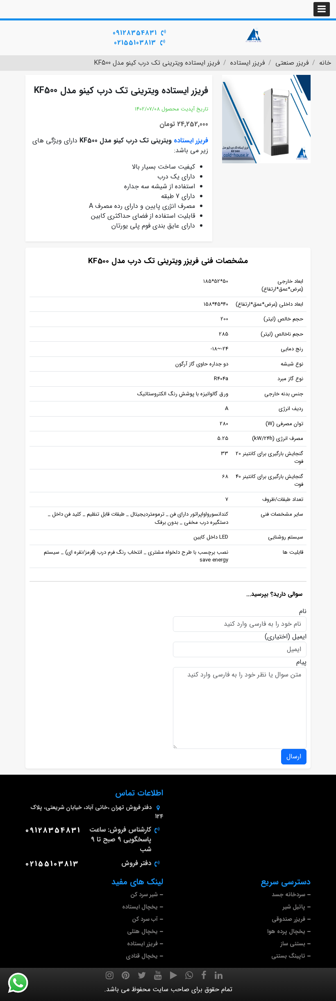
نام (302, 611)
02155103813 (135, 43)
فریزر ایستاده (191, 140)
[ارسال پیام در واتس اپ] (23, 983)
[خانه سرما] (254, 35)
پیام (301, 662)
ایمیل (299, 637)
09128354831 (135, 33)
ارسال (293, 756)
